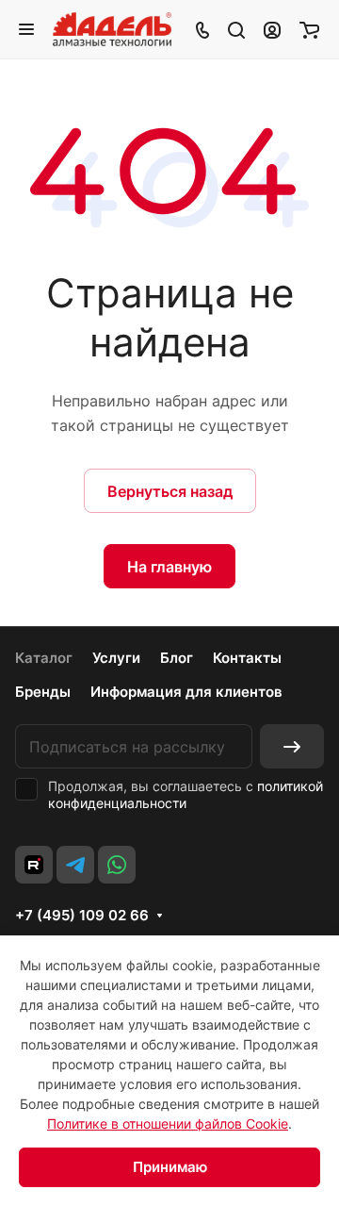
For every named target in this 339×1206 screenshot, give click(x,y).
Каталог (44, 658)
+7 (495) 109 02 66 (82, 915)
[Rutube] (34, 865)
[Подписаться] (292, 746)
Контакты (247, 658)
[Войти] (272, 29)
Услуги (116, 658)
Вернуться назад (170, 491)
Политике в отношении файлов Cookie (167, 1123)
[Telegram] (75, 865)
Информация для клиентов (186, 692)
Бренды (43, 692)
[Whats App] (117, 865)
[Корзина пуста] (309, 29)
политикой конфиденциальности (185, 794)
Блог (176, 658)
